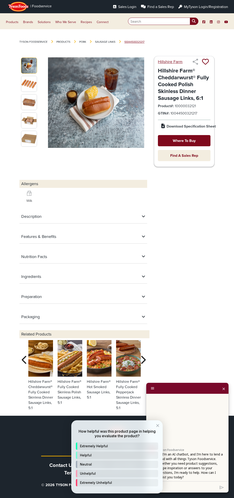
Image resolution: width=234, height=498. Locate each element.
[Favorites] (205, 61)
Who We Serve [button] (65, 22)
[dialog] (117, 456)
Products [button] (12, 22)
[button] (117, 446)
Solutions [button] (44, 22)
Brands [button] (28, 22)
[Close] (223, 388)
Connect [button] (103, 22)
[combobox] (163, 21)
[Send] (222, 487)
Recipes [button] (86, 22)
